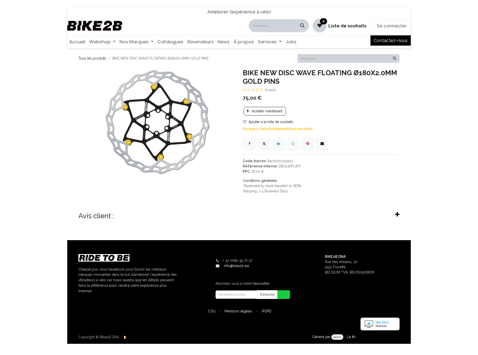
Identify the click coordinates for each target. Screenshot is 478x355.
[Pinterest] (308, 143)
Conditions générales (260, 181)
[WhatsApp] (293, 143)
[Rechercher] (302, 25)
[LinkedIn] (279, 143)
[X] (264, 143)
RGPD (266, 311)
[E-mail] (322, 143)
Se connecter (392, 26)
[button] (280, 294)
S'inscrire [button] (267, 294)
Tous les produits (92, 58)
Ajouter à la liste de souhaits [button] (270, 122)
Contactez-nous (391, 40)
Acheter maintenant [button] (267, 111)
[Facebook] (249, 143)
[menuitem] (77, 41)
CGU (212, 311)
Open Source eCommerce (378, 337)
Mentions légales (238, 311)
